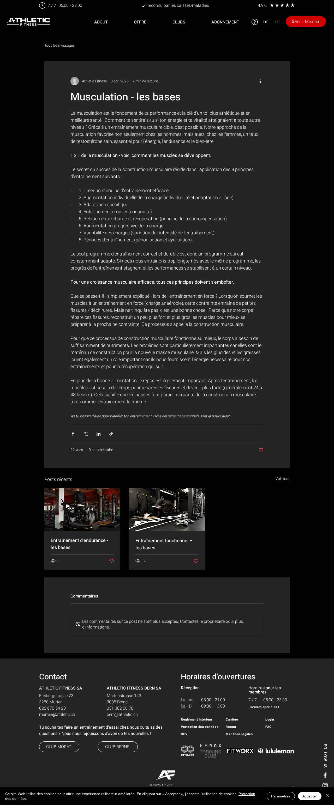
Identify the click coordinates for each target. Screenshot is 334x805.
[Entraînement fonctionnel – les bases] (167, 509)
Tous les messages (59, 45)
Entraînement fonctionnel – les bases (164, 544)
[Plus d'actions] (260, 81)
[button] (140, 22)
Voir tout (283, 478)
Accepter (309, 796)
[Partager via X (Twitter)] (85, 433)
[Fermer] (328, 796)
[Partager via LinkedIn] (98, 433)
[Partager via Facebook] (72, 433)
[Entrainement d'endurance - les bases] (82, 509)
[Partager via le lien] (111, 433)
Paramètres (280, 796)
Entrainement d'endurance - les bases (79, 544)
